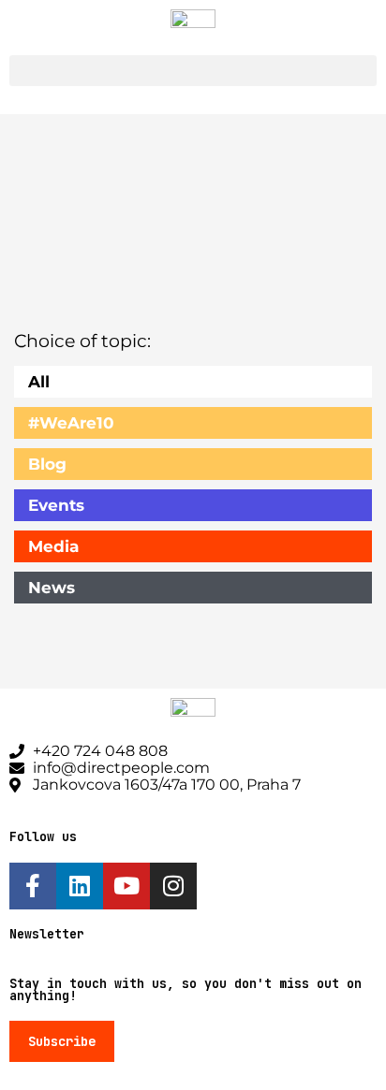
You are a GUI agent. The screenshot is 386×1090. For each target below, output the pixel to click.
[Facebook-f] (32, 886)
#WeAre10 (71, 423)
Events (56, 505)
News (51, 587)
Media (53, 546)
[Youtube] (126, 886)
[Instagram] (173, 886)
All (39, 381)
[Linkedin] (79, 886)
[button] (193, 70)
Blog (47, 464)
